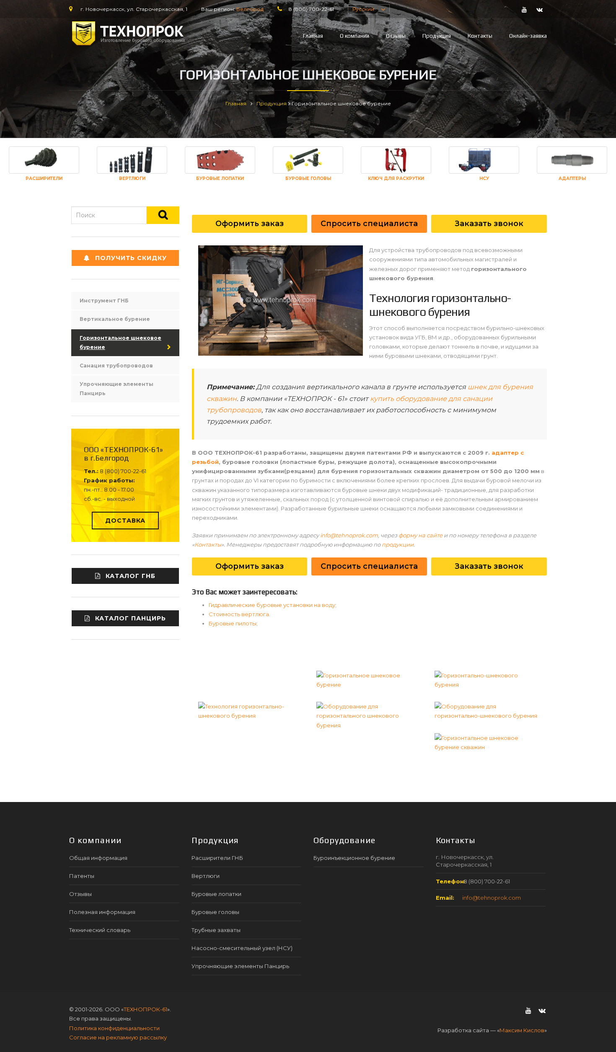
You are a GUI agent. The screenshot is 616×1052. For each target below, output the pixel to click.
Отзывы (396, 36)
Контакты (480, 36)
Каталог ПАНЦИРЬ (130, 618)
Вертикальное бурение (115, 319)
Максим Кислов (522, 1030)
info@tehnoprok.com (349, 535)
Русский (363, 9)
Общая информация (98, 857)
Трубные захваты (216, 930)
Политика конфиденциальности (114, 1028)
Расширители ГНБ (217, 857)
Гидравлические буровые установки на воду (272, 605)
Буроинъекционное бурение (354, 857)
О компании (354, 36)
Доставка (125, 520)
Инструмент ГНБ (104, 300)
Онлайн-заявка (528, 36)
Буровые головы (215, 912)
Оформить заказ (249, 223)
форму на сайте (421, 535)
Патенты (81, 875)
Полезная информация (102, 912)
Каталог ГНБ (130, 576)
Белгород (250, 9)
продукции (398, 544)
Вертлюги (206, 875)
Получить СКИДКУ (131, 258)
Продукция (436, 36)
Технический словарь (99, 930)
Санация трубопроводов (116, 365)
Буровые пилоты (232, 623)
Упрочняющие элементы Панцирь (116, 388)
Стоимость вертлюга (239, 614)
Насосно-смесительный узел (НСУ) (242, 948)
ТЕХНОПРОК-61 (145, 1009)
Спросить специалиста (369, 223)
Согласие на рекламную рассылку (118, 1037)
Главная (313, 36)
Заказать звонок (489, 223)
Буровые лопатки (216, 894)
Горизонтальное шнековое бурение (120, 342)
